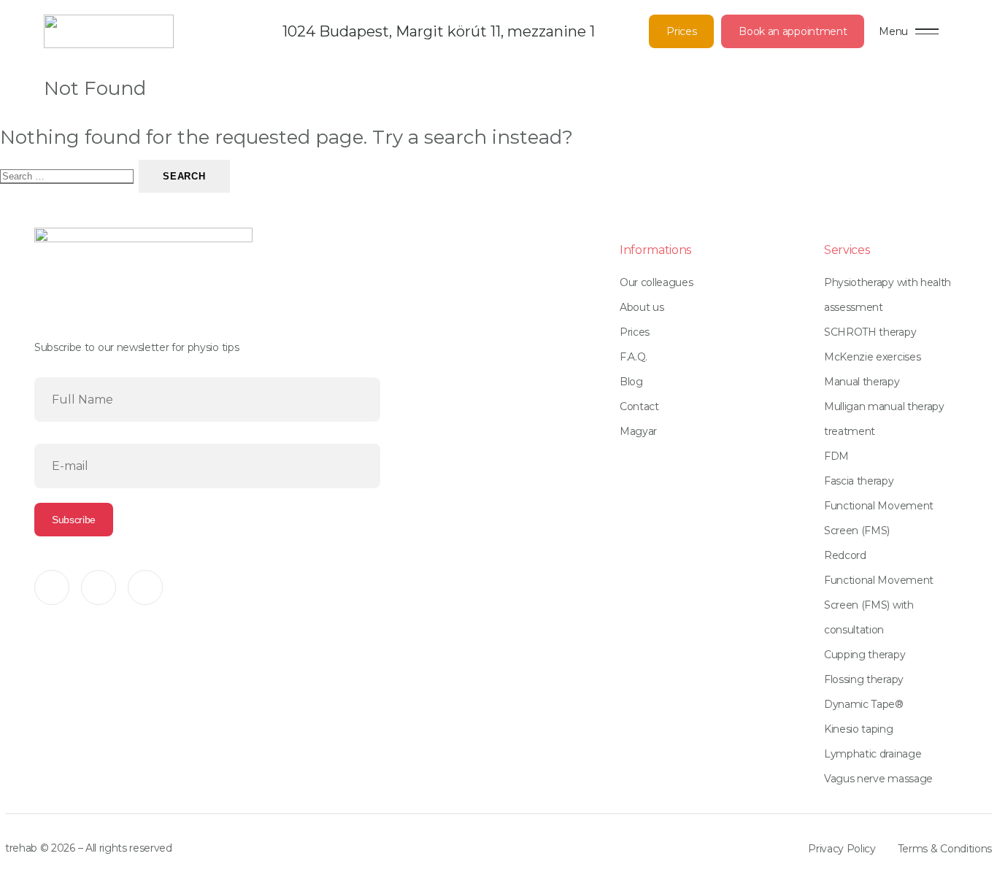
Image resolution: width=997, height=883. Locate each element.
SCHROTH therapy (870, 332)
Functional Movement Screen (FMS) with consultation (879, 605)
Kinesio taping (858, 729)
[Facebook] (51, 587)
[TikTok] (145, 587)
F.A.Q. (633, 356)
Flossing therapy (864, 679)
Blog (631, 381)
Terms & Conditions (945, 848)
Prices (681, 31)
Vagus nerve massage (878, 778)
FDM (836, 456)
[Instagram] (98, 587)
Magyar (638, 431)
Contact (639, 406)
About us (641, 307)
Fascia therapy (859, 480)
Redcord (845, 555)
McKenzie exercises (872, 356)
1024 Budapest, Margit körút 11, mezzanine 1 (438, 31)
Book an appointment (793, 31)
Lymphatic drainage (872, 753)
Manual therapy (862, 381)
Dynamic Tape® (864, 704)
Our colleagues (656, 282)
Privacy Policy (842, 848)
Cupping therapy (864, 654)
